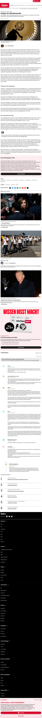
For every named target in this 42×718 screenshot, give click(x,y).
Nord (1, 539)
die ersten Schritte (26, 69)
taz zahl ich (3, 592)
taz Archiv (2, 669)
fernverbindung (3, 610)
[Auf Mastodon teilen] (12, 188)
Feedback (2, 693)
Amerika (9, 8)
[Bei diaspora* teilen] (22, 188)
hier (10, 55)
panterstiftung (3, 597)
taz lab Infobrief (3, 636)
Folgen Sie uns (3, 516)
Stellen (2, 577)
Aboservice (3, 695)
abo (1, 587)
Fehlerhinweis (13, 184)
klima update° (3, 613)
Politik (6, 8)
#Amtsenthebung (28, 180)
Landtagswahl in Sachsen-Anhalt (6, 549)
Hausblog (2, 572)
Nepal (2, 554)
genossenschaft (3, 590)
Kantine (2, 680)
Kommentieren (7, 184)
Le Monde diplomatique (5, 667)
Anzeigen (2, 685)
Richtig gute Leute (4, 559)
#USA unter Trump (10, 180)
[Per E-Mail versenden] (10, 188)
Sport (2, 534)
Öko (1, 526)
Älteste (40, 352)
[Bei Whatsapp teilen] (20, 188)
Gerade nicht (36, 699)
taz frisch (2, 631)
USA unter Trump (15, 8)
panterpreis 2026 (4, 600)
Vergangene (3, 651)
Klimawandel (3, 562)
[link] (16, 5)
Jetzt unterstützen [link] (21, 173)
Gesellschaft (3, 529)
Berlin (2, 536)
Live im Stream (3, 649)
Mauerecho (3, 615)
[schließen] (40, 700)
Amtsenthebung (8, 52)
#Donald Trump (3, 180)
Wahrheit (2, 541)
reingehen (2, 620)
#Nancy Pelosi (16, 180)
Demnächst (3, 644)
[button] (40, 1)
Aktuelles (2, 570)
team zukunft (3, 628)
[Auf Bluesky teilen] (15, 188)
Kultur (2, 531)
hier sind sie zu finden (35, 360)
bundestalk (3, 608)
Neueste (37, 352)
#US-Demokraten (34, 180)
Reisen (2, 677)
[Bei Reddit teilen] (25, 188)
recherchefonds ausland (5, 595)
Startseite (2, 8)
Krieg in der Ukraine (4, 557)
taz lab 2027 (3, 654)
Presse (2, 580)
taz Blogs (2, 662)
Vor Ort (2, 646)
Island (2, 552)
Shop (1, 682)
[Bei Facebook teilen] (17, 188)
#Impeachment (21, 180)
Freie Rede (2, 618)
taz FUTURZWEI (3, 664)
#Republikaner (3, 181)
